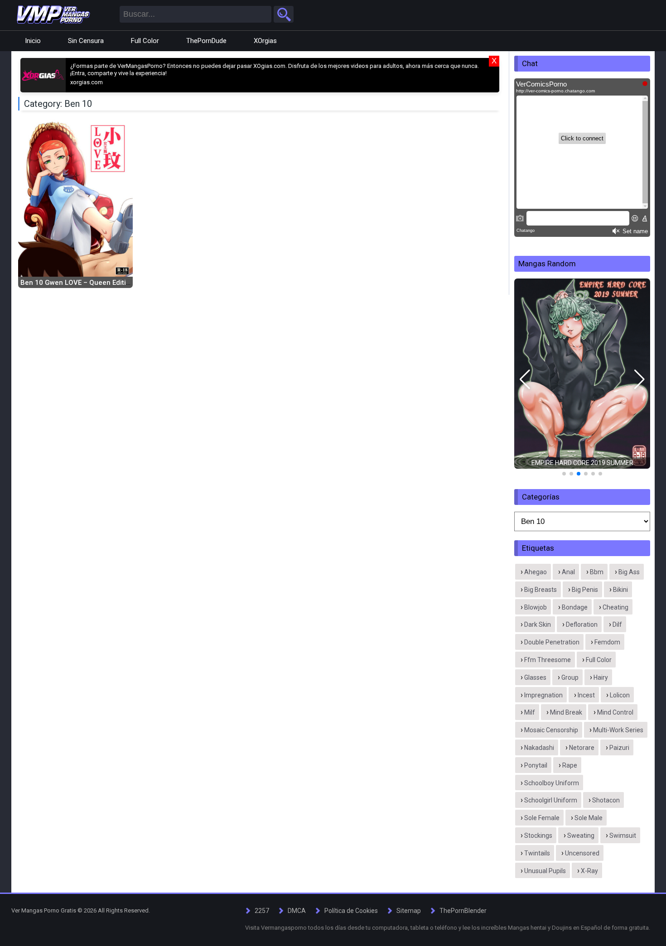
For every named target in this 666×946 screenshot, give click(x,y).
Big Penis (585, 589)
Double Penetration (551, 642)
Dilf (617, 624)
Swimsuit (622, 835)
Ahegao (535, 572)
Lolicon (620, 695)
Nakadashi (539, 747)
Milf (529, 712)
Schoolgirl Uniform (550, 800)
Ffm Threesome (547, 659)
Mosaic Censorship (551, 730)
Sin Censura (86, 41)
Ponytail (535, 765)
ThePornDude (206, 41)
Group (570, 677)
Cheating (615, 607)
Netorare (581, 747)
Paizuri (619, 747)
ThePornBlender (463, 910)
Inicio (33, 41)
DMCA (297, 910)
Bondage (575, 607)
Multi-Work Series (618, 730)
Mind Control (615, 712)
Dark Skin (537, 624)
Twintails (537, 853)
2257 (262, 910)
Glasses (535, 677)
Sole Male (588, 817)
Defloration (582, 624)
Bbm (596, 572)
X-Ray (589, 870)
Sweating (580, 835)
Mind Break (566, 712)
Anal (568, 572)
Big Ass (629, 572)
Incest (586, 695)
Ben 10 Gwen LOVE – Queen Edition (77, 283)
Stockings (538, 835)
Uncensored (582, 853)
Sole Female (542, 817)
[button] (525, 379)
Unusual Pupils (545, 870)
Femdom (607, 642)
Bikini (620, 589)
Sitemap (408, 910)
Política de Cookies (351, 910)
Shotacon (606, 800)
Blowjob (535, 607)
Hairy (601, 677)
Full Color (145, 41)
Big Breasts (540, 589)
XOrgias (265, 41)
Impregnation (543, 695)
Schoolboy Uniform (551, 783)
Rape (569, 765)
